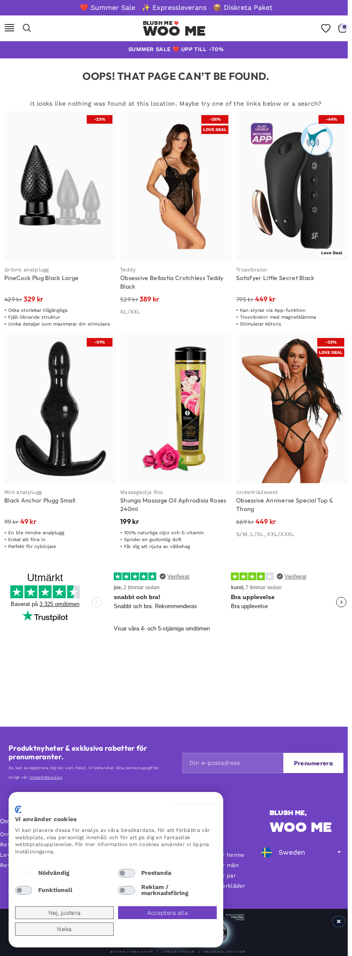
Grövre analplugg (26, 270)
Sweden (292, 852)
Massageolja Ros (141, 492)
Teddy (128, 270)
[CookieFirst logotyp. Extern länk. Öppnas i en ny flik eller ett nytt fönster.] (18, 809)
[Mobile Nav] (9, 28)
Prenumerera (313, 763)
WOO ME (301, 827)
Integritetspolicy (193, 802)
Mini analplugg (23, 492)
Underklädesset (257, 492)
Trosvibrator (252, 270)
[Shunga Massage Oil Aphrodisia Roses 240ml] (176, 409)
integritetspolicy (45, 777)
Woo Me (174, 31)
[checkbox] (23, 873)
